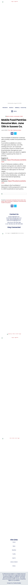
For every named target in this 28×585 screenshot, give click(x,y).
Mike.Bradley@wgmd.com (15, 218)
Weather (14, 550)
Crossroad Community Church (13, 200)
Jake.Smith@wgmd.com (15, 219)
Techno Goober (17, 583)
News (14, 546)
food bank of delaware (12, 201)
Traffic (14, 554)
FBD (6, 201)
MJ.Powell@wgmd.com (15, 220)
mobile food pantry (6, 202)
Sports (14, 558)
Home (14, 542)
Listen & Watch (14, 562)
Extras (14, 566)
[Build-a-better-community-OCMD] (14, 116)
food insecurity (22, 201)
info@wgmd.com (15, 216)
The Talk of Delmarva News (14, 130)
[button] (10, 229)
